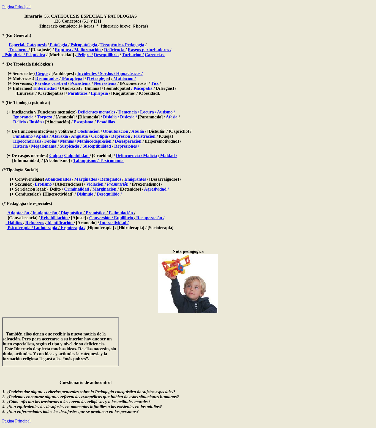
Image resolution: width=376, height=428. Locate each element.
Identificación (60, 222)
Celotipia (100, 136)
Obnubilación (115, 131)
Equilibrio (123, 217)
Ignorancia (24, 117)
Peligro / (84, 54)
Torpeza (44, 117)
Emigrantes (135, 179)
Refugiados (111, 179)
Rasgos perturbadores (148, 49)
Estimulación (121, 212)
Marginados (85, 179)
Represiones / (126, 146)
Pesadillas (105, 122)
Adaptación (18, 212)
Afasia (172, 117)
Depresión (120, 136)
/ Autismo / (165, 112)
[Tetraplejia (98, 78)
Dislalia (110, 117)
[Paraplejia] (72, 78)
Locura (147, 112)
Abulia (137, 131)
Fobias (51, 141)
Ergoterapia (71, 227)
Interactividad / (114, 222)
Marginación (103, 189)
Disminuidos (47, 78)
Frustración (144, 136)
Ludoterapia (45, 227)
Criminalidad (77, 189)
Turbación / (133, 54)
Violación (95, 184)
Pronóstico (95, 212)
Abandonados (58, 179)
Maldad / (168, 155)
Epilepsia (99, 93)
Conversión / (101, 217)
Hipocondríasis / (27, 141)
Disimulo (85, 194)
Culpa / (56, 155)
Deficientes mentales (97, 112)
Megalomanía (44, 146)
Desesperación (128, 141)
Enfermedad (45, 88)
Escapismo (83, 122)
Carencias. (155, 54)
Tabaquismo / (86, 160)
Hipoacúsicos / (129, 73)
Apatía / (43, 136)
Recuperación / (149, 217)
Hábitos (14, 222)
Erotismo (44, 184)
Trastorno (18, 49)
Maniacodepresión (94, 141)
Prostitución (118, 184)
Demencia (127, 112)
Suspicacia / (70, 146)
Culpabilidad (77, 155)
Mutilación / (124, 78)
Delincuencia (128, 155)
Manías (66, 141)
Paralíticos (78, 93)
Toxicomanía (111, 160)
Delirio (19, 122)
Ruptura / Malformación (78, 49)
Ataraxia (60, 136)
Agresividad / (156, 189)
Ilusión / (36, 122)
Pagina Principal (16, 6)
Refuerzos (34, 222)
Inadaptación (44, 212)
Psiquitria (13, 54)
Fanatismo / (23, 136)
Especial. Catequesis (28, 44)
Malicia (149, 155)
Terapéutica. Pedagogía (122, 44)
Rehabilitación (54, 217)
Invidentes (87, 73)
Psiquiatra (35, 54)
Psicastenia (81, 83)
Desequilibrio (106, 54)
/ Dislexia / (127, 117)
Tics (155, 83)
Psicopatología (84, 44)
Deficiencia (115, 49)
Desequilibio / (109, 194)
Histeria (20, 146)
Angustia (80, 136)
